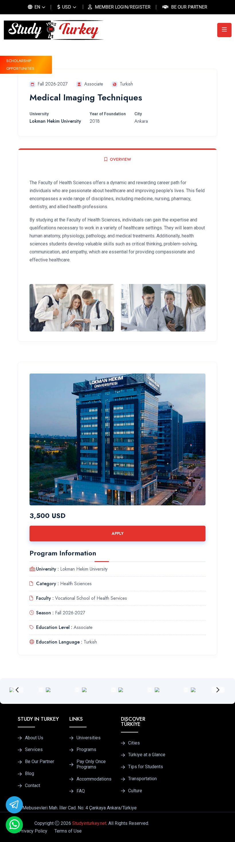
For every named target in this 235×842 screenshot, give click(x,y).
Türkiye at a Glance (146, 754)
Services (34, 749)
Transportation (142, 778)
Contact (32, 785)
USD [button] (66, 7)
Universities (89, 737)
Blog (29, 773)
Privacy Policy (33, 831)
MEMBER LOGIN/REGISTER (122, 7)
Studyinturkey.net (89, 823)
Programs (86, 749)
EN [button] (36, 7)
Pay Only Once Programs (91, 764)
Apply (118, 533)
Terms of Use (68, 831)
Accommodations (94, 779)
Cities (134, 743)
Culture (135, 790)
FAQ (81, 791)
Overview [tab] (120, 159)
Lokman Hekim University (55, 121)
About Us (34, 737)
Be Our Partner (189, 7)
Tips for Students (145, 766)
